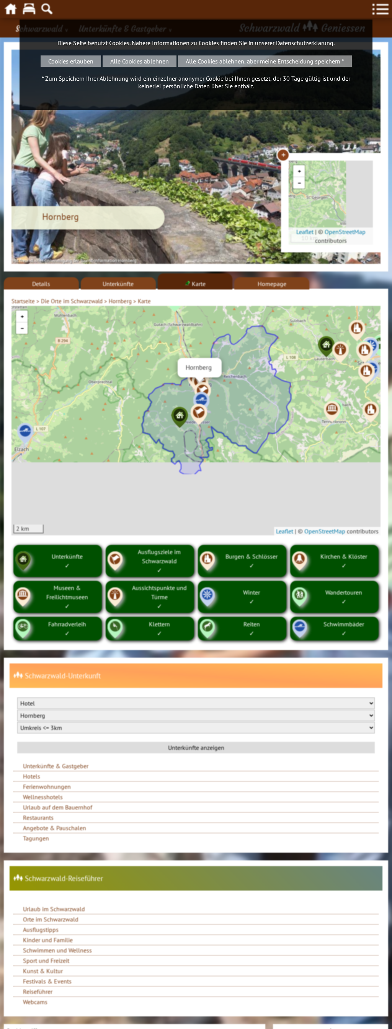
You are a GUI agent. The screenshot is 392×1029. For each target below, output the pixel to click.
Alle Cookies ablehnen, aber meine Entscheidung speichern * (265, 61)
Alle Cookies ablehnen (139, 61)
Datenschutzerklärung (304, 43)
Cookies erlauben (70, 61)
